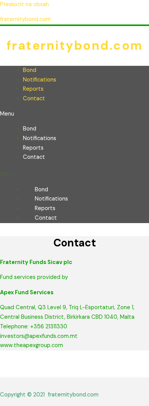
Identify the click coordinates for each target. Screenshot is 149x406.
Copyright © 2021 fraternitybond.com (49, 394)
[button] (74, 114)
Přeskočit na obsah (24, 4)
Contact (34, 98)
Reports (33, 89)
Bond (29, 70)
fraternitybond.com (25, 19)
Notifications (39, 79)
